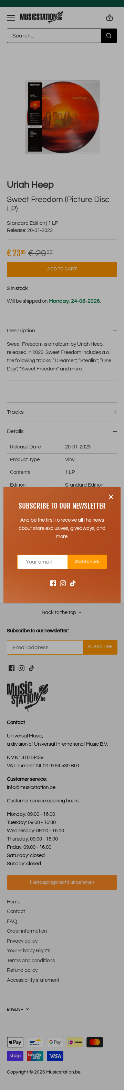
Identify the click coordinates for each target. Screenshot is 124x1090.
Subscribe (87, 561)
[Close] (110, 496)
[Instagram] (63, 583)
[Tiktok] (73, 583)
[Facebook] (53, 583)
